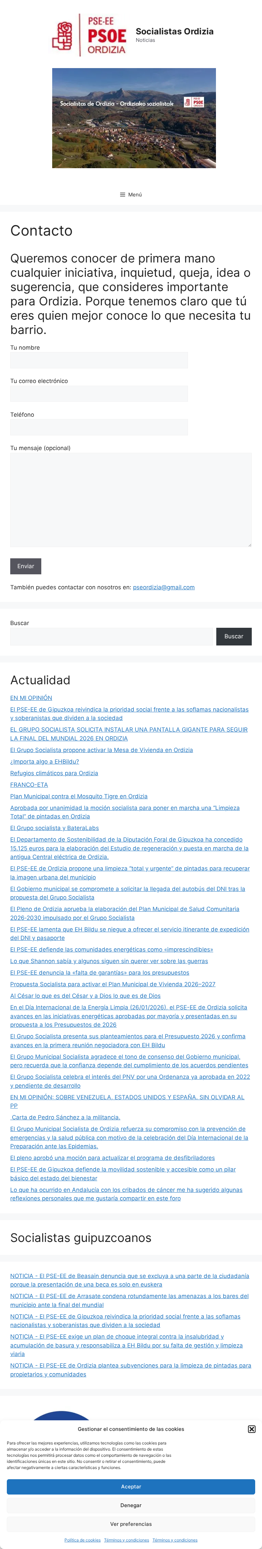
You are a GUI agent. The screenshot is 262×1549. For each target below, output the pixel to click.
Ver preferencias (131, 1524)
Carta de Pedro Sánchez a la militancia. (65, 1117)
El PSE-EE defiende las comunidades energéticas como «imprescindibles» (111, 949)
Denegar (131, 1505)
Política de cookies (82, 1540)
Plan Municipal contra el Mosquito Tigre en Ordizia (79, 796)
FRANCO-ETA (29, 784)
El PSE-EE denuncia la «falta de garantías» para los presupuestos (99, 972)
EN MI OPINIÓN (31, 697)
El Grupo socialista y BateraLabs (54, 828)
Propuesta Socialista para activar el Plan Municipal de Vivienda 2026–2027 (113, 984)
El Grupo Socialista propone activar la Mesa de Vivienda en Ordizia (101, 750)
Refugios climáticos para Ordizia (54, 773)
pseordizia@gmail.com (164, 587)
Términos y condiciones (126, 1540)
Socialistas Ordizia (175, 31)
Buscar (19, 623)
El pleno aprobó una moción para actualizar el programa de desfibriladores (112, 1157)
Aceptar (131, 1486)
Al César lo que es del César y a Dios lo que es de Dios (85, 995)
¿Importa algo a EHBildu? (44, 761)
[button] (251, 1429)
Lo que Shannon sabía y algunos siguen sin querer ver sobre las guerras (109, 961)
